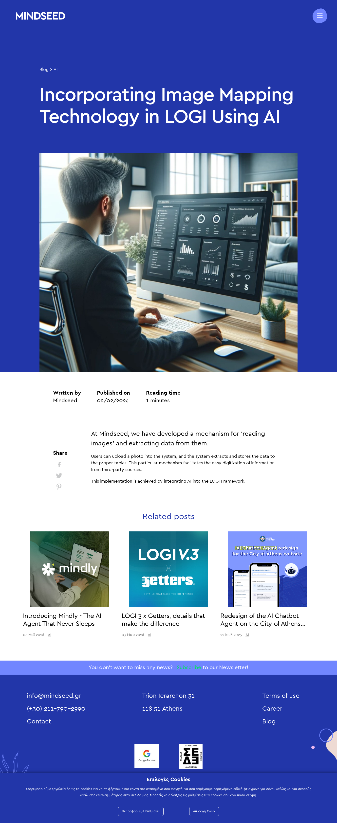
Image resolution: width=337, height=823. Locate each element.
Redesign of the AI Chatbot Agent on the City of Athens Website (260, 624)
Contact (39, 721)
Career (272, 708)
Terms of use (281, 696)
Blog (44, 70)
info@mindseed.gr (54, 696)
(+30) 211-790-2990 (56, 708)
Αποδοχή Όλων (204, 811)
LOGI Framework (227, 481)
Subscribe (189, 667)
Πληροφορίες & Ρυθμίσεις (141, 811)
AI (56, 70)
